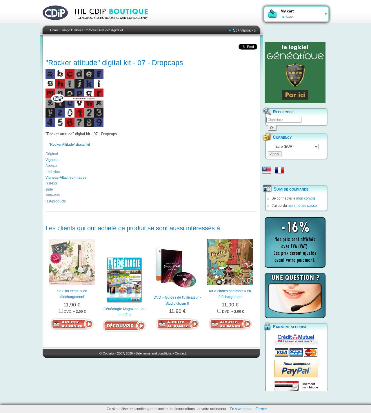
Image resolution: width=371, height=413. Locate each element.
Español (266, 179)
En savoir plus (241, 409)
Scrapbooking (244, 30)
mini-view (53, 172)
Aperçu (51, 166)
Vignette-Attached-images (66, 178)
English (266, 170)
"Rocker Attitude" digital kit (104, 30)
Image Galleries (72, 30)
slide (49, 189)
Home (54, 30)
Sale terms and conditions (154, 353)
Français (279, 170)
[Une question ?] (295, 295)
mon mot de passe (302, 206)
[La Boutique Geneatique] (295, 72)
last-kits (51, 183)
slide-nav (53, 195)
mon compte (306, 198)
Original (52, 154)
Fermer (261, 409)
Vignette (52, 160)
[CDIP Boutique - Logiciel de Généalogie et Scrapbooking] (115, 23)
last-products (56, 201)
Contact (180, 353)
